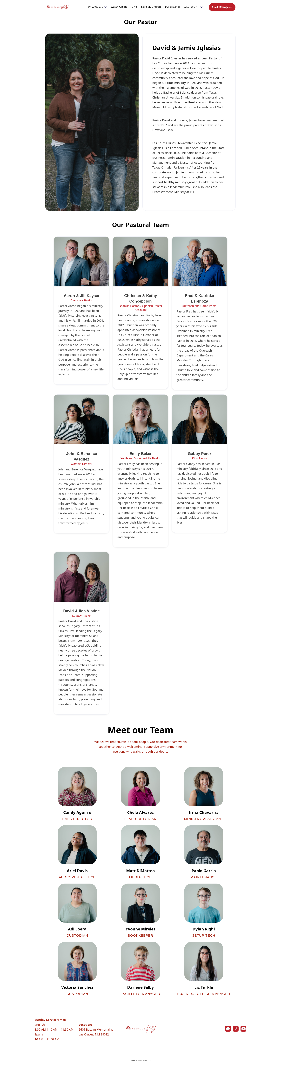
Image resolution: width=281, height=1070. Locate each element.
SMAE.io (148, 1061)
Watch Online (119, 6)
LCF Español (172, 6)
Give (134, 6)
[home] (58, 7)
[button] (97, 7)
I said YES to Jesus (222, 7)
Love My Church (151, 6)
